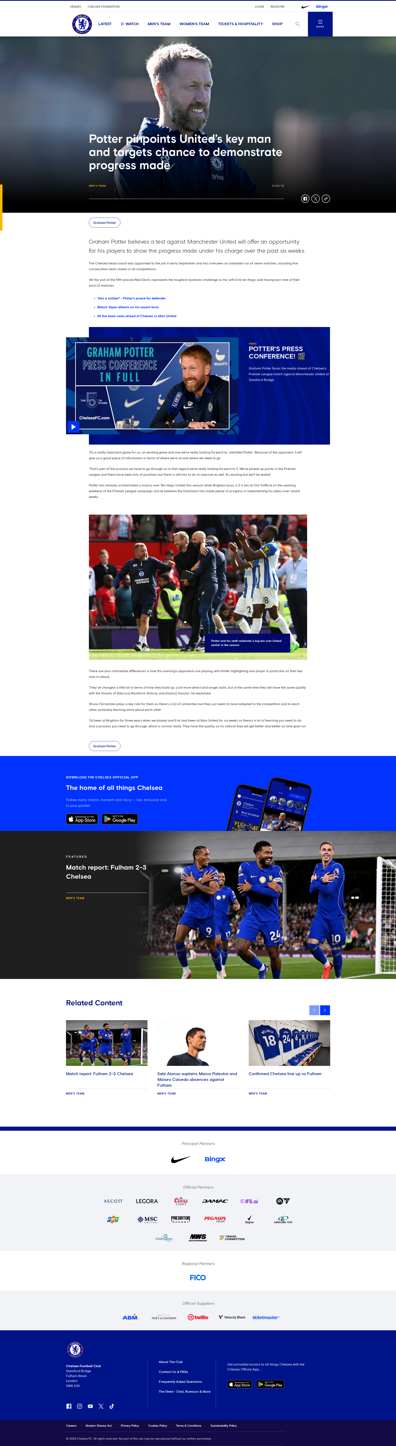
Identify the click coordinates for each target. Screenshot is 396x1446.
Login (259, 6)
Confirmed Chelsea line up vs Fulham (285, 1074)
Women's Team (194, 24)
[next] (325, 1010)
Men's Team (159, 24)
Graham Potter (104, 222)
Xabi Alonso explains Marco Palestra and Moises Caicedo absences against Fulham (197, 1079)
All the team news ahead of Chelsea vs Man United (136, 316)
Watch (132, 24)
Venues (75, 6)
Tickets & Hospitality (240, 24)
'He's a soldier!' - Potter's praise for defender (131, 298)
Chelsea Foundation (104, 6)
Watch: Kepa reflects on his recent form (128, 307)
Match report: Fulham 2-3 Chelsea (99, 1074)
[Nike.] (306, 7)
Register (277, 6)
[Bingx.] (322, 7)
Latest (105, 24)
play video (74, 339)
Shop (277, 24)
